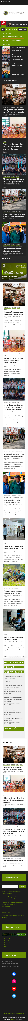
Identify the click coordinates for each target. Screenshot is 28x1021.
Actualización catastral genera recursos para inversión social (17, 65)
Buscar (4, 884)
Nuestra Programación (10, 276)
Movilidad (13, 107)
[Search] (14, 29)
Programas (6, 40)
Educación (17, 140)
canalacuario (13, 278)
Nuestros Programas (9, 939)
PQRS (15, 33)
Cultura (12, 140)
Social (21, 107)
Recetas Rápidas (17, 40)
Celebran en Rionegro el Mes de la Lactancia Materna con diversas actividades (18, 49)
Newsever (13, 1019)
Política (17, 107)
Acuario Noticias (6, 107)
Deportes (13, 176)
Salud (21, 140)
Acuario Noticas (8, 941)
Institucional (7, 33)
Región (17, 176)
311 (23, 656)
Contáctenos (6, 44)
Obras (12, 211)
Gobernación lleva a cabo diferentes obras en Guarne (17, 73)
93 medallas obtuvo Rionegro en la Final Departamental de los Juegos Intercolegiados (17, 57)
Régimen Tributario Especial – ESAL (12, 36)
